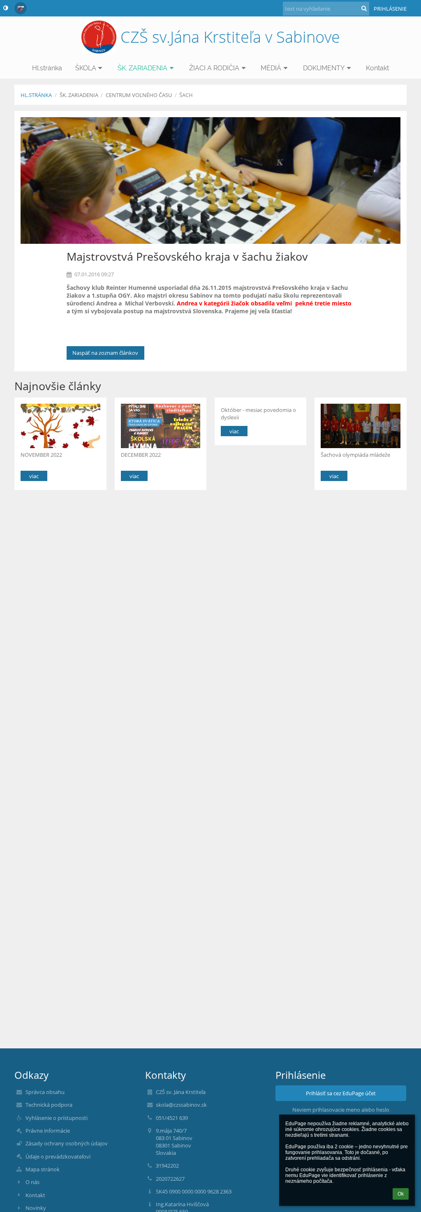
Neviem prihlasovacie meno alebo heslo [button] (340, 1109)
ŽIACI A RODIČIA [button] (214, 68)
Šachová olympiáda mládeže (356, 454)
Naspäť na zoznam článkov (105, 352)
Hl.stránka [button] (47, 68)
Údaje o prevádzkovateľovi (57, 1156)
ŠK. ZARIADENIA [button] (142, 68)
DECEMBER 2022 (141, 454)
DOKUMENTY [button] (324, 68)
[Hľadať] (364, 8)
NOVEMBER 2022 (41, 454)
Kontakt (35, 1195)
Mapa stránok (42, 1169)
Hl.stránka (36, 95)
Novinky (35, 1208)
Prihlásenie (390, 8)
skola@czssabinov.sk (181, 1104)
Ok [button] (401, 1194)
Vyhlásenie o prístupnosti (56, 1118)
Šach (186, 95)
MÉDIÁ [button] (271, 68)
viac (34, 476)
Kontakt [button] (377, 68)
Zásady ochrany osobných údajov (66, 1143)
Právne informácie (47, 1130)
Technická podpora (48, 1104)
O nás (32, 1182)
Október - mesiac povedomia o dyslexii (258, 413)
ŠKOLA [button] (85, 68)
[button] (5, 8)
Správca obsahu (45, 1092)
